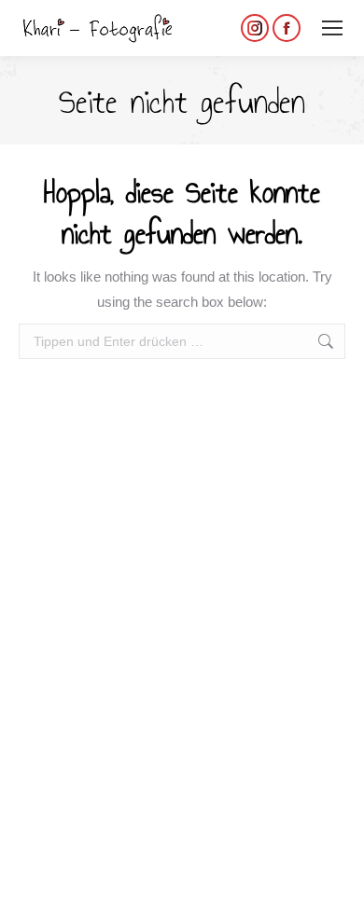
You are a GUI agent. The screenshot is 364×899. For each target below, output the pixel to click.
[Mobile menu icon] (332, 28)
